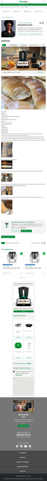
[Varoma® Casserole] (29, 325)
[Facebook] (17, 446)
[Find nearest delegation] (2, 2)
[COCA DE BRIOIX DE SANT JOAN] (12, 258)
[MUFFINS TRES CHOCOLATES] (35, 258)
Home (2, 6)
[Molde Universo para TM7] (18, 345)
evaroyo (18, 6)
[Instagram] (25, 446)
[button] (45, 2)
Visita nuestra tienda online (23, 4)
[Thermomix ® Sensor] (29, 345)
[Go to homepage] (23, 2)
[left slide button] (2, 277)
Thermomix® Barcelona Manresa (10, 6)
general (22, 6)
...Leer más (41, 31)
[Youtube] (21, 446)
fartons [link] (26, 6)
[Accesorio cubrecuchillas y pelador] (18, 325)
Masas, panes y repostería (7, 264)
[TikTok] (29, 446)
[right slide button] (44, 277)
